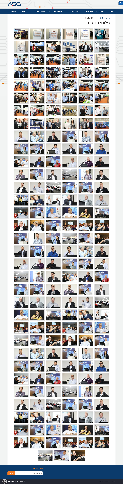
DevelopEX (75, 11)
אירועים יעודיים (40, 11)
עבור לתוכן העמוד (61, 2)
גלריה (95, 18)
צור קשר (24, 11)
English (13, 11)
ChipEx (101, 11)
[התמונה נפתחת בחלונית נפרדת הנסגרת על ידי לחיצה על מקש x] (101, 34)
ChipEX (101, 18)
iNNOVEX (89, 11)
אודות (111, 11)
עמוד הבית (108, 18)
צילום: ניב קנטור (97, 22)
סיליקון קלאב (58, 11)
